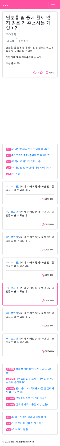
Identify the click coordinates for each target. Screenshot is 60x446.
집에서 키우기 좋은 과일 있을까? (33, 404)
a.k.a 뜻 (16, 173)
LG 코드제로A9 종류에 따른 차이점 (31, 155)
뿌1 (7, 186)
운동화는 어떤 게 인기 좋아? (31, 398)
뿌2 (7, 211)
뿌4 (7, 262)
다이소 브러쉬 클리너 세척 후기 (29, 417)
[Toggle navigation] (52, 4)
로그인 (14, 186)
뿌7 (7, 338)
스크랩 (10, 40)
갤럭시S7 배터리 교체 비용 (26, 161)
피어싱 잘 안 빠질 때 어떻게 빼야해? (31, 167)
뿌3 (7, 237)
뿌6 (7, 313)
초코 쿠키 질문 (20, 429)
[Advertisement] (30, 110)
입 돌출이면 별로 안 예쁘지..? (28, 423)
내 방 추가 (23, 40)
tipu (5, 4)
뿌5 (7, 288)
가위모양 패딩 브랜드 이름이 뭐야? (30, 149)
